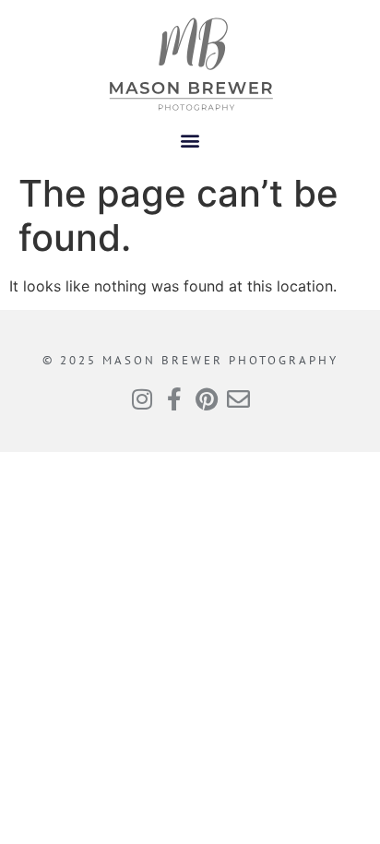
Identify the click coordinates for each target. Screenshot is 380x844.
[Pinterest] (206, 398)
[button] (190, 140)
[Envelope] (238, 398)
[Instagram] (141, 398)
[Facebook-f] (173, 398)
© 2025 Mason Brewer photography (190, 360)
